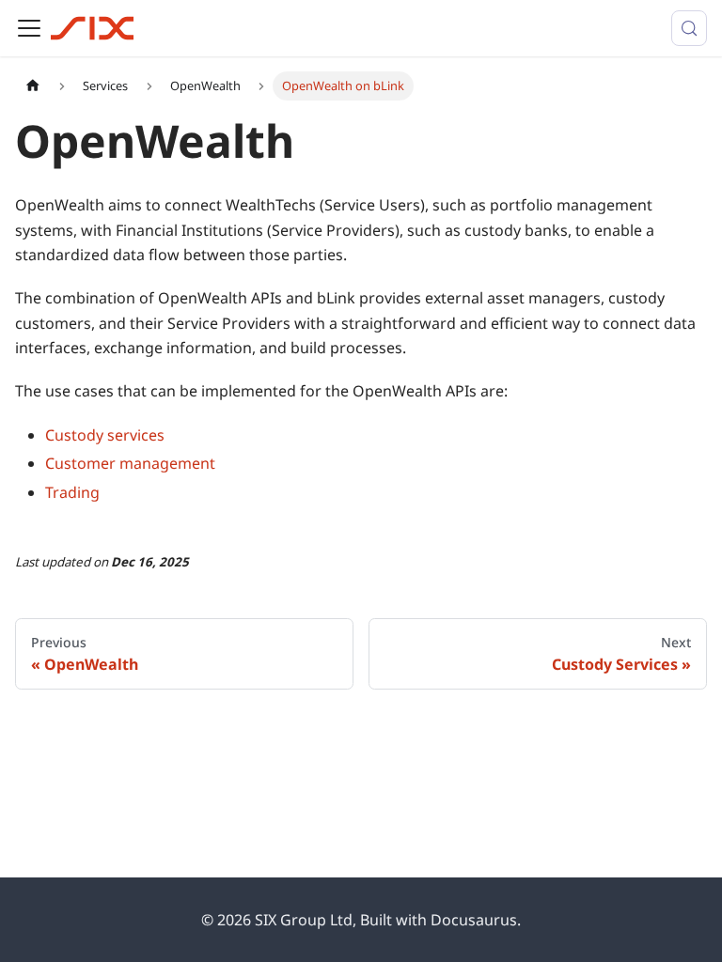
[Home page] (33, 86)
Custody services (105, 435)
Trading (72, 492)
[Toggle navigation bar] (29, 28)
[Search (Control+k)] (689, 28)
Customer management (130, 463)
